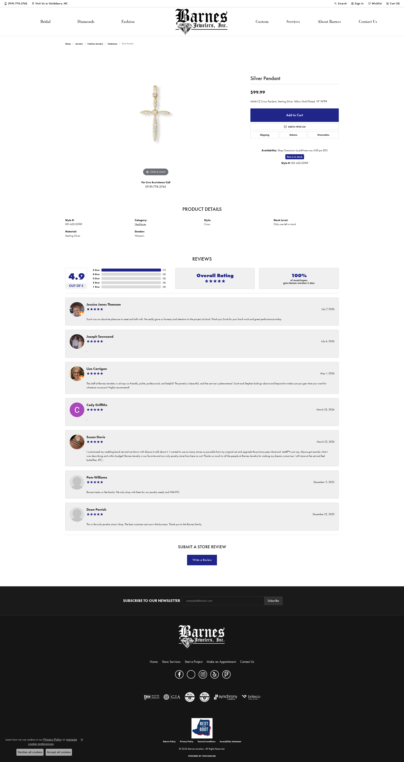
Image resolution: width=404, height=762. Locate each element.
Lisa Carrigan (96, 369)
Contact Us (368, 21)
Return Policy (169, 742)
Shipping (264, 134)
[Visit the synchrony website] (225, 697)
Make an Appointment (221, 662)
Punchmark (209, 756)
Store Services (171, 662)
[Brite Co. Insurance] (251, 697)
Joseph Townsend (99, 337)
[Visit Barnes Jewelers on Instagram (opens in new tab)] (203, 674)
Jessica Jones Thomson (103, 304)
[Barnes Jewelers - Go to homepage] (202, 636)
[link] (15, 3)
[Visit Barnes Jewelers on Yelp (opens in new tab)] (214, 674)
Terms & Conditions (206, 742)
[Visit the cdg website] (204, 697)
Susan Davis (95, 437)
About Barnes (329, 21)
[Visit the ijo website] (151, 697)
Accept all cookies (59, 752)
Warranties (323, 134)
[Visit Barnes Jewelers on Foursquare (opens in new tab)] (226, 674)
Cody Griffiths (96, 405)
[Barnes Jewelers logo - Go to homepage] (202, 21)
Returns (293, 134)
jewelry (79, 43)
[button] (340, 3)
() (164, 270)
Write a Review (202, 560)
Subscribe (273, 600)
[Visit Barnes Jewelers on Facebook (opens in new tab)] (179, 674)
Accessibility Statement (230, 742)
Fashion (128, 21)
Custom (262, 21)
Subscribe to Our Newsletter (151, 601)
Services (293, 21)
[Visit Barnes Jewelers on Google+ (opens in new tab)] (191, 674)
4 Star (96, 274)
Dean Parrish (96, 510)
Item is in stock (294, 156)
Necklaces (112, 43)
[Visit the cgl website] (190, 697)
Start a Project (193, 662)
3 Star (96, 278)
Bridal (45, 21)
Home (68, 43)
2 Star (96, 282)
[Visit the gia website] (171, 697)
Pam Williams (96, 477)
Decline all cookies (30, 752)
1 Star (96, 286)
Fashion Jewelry (95, 43)
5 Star (96, 270)
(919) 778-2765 (155, 187)
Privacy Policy (186, 742)
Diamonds (85, 21)
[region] (156, 114)
